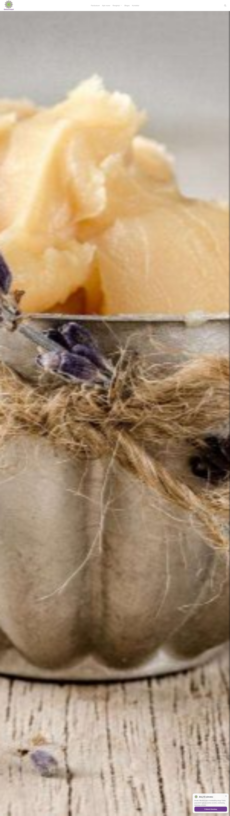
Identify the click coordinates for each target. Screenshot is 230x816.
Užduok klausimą (210, 809)
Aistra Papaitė (115, 459)
